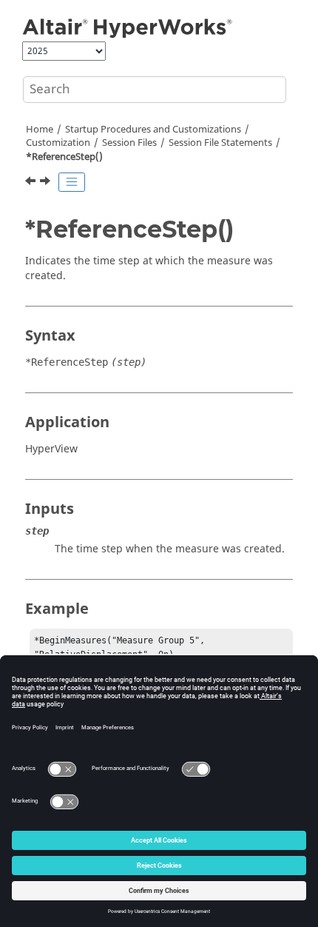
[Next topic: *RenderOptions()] (47, 183)
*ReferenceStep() (64, 157)
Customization (58, 143)
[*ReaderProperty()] (32, 183)
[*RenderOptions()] (47, 183)
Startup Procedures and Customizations (153, 129)
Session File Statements (220, 143)
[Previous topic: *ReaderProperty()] (32, 183)
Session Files (129, 143)
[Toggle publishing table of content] (71, 182)
